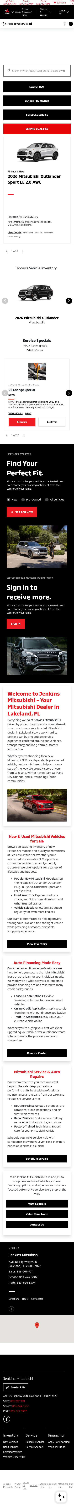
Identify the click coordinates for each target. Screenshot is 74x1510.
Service (31, 1435)
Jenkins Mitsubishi (8, 1485)
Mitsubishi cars (63, 1485)
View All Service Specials (35, 345)
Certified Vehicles (12, 1451)
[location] (55, 2)
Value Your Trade (37, 1214)
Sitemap (34, 1485)
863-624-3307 (28, 1277)
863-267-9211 (25, 1271)
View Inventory (37, 944)
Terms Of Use (26, 1485)
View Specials (37, 1203)
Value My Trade (56, 1446)
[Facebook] (11, 1308)
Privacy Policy (17, 1485)
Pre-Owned (33, 499)
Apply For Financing (59, 1441)
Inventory (11, 1435)
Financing (56, 1435)
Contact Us (37, 1224)
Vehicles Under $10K (14, 1456)
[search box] (37, 69)
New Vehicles (10, 1441)
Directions (14, 1298)
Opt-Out (71, 1485)
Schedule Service (35, 350)
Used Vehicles (10, 1446)
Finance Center (37, 1053)
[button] (37, 1325)
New (14, 499)
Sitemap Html (44, 1485)
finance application (53, 1012)
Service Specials (34, 1446)
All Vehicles (57, 499)
